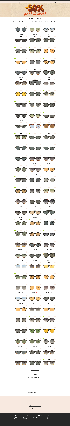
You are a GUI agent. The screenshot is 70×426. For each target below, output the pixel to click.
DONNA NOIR (20, 335)
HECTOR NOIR (34, 206)
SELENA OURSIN (48, 163)
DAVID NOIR (20, 109)
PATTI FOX (48, 66)
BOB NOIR (34, 357)
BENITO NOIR (48, 120)
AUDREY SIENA (48, 131)
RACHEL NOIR (48, 152)
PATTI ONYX (34, 249)
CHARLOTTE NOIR (48, 109)
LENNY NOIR (47, 292)
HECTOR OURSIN (48, 249)
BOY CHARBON (34, 120)
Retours (23, 416)
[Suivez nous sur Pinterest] (36, 408)
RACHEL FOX (20, 66)
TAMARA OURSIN (34, 163)
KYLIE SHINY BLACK (34, 260)
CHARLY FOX (47, 335)
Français (51, 2)
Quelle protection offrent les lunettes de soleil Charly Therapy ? (33, 377)
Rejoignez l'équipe (15, 418)
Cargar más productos (35, 370)
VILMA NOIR (20, 163)
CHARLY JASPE (34, 346)
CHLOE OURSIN (19, 357)
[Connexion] (54, 2)
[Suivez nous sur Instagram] (34, 408)
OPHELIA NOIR (48, 77)
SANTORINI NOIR (20, 174)
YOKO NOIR (20, 34)
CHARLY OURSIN (20, 346)
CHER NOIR (48, 346)
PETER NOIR (34, 66)
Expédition (24, 417)
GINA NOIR (20, 217)
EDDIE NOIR (48, 217)
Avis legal (24, 419)
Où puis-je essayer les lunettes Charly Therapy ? (31, 392)
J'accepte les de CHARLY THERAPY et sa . (34, 405)
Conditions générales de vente (25, 418)
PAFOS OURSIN (34, 77)
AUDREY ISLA (34, 131)
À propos (15, 416)
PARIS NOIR (20, 77)
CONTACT (48, 418)
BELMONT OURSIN (48, 357)
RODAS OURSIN (34, 174)
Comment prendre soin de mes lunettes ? (31, 390)
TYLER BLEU (48, 34)
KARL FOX (34, 303)
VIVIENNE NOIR (48, 260)
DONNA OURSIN (20, 249)
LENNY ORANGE (33, 292)
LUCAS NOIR (19, 292)
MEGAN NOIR (34, 152)
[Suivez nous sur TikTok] (37, 408)
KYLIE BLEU (20, 303)
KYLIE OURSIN (20, 260)
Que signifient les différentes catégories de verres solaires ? (32, 379)
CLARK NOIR (34, 109)
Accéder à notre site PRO (35, 417)
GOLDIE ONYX (48, 206)
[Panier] (55, 2)
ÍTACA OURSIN (20, 206)
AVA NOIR (19, 131)
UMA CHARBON (34, 34)
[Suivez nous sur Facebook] (32, 408)
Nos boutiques (15, 417)
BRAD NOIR (20, 120)
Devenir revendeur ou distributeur (36, 416)
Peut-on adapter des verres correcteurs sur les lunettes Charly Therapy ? (34, 388)
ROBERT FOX (48, 174)
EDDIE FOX (34, 217)
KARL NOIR (48, 303)
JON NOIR (20, 152)
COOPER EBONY (34, 335)
